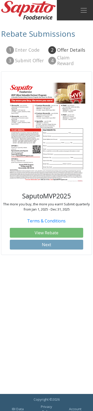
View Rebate (46, 233)
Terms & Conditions (46, 221)
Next (46, 244)
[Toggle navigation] (83, 10)
